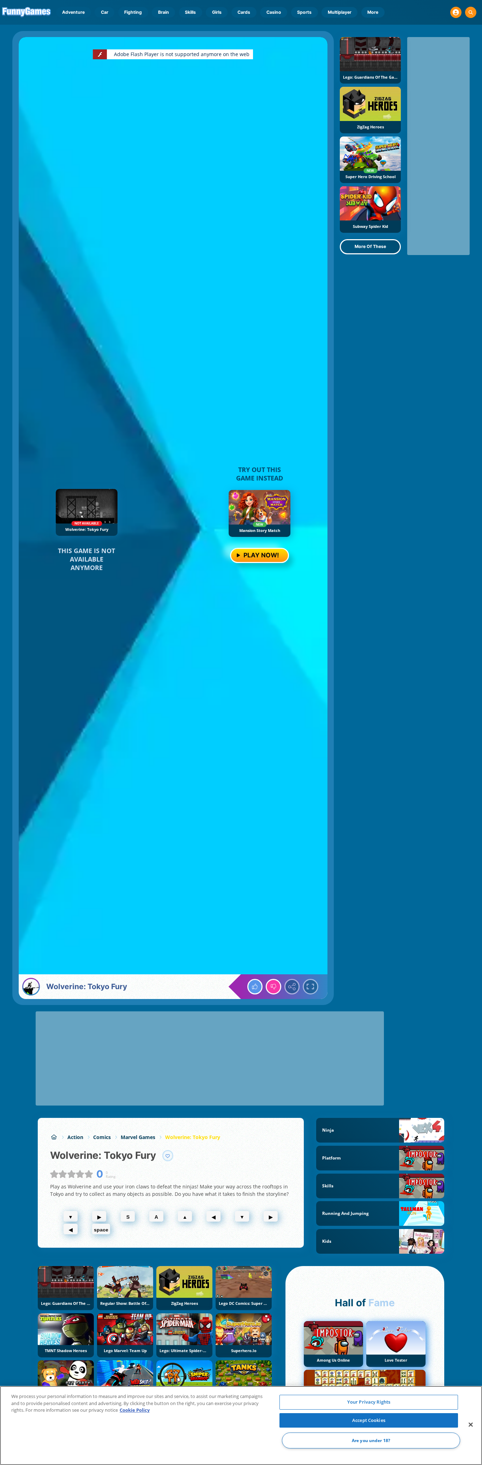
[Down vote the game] (273, 986)
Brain (163, 12)
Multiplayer (339, 12)
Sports (304, 12)
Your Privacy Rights (368, 1402)
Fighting (133, 12)
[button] (456, 12)
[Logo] (26, 12)
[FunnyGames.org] (54, 1137)
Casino (273, 12)
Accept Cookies (368, 1420)
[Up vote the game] (255, 986)
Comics (102, 1137)
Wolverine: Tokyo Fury (192, 1137)
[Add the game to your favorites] (168, 1155)
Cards (243, 12)
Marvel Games (138, 1137)
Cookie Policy (135, 1410)
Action (75, 1137)
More (372, 12)
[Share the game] (292, 986)
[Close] (470, 1425)
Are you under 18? (371, 1440)
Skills (190, 12)
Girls (217, 12)
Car (104, 12)
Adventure (73, 12)
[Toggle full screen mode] (310, 986)
